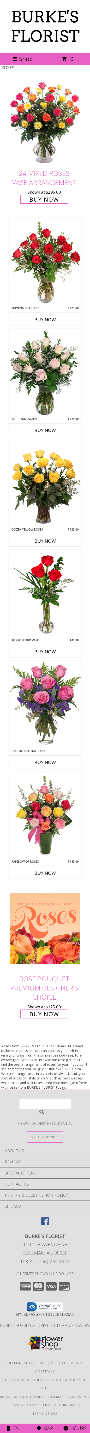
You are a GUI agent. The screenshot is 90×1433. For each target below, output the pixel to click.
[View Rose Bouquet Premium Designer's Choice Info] (45, 928)
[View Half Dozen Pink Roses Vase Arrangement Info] (45, 704)
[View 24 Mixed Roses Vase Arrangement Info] (45, 123)
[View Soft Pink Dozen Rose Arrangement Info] (45, 372)
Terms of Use (45, 1413)
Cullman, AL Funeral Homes (32, 1363)
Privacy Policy (23, 1405)
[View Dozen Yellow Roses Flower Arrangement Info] (45, 483)
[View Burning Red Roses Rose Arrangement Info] (45, 262)
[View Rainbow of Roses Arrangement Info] (45, 815)
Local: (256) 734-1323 (45, 1261)
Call (16, 1428)
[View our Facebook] (45, 1223)
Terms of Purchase (59, 1405)
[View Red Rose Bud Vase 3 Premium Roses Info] (45, 594)
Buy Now (44, 199)
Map (47, 1428)
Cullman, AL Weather (22, 1380)
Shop (26, 59)
